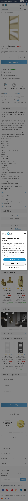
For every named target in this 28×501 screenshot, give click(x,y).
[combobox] (25, 233)
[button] (14, 267)
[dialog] (14, 250)
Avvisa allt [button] (14, 263)
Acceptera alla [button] (14, 259)
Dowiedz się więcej (21, 256)
